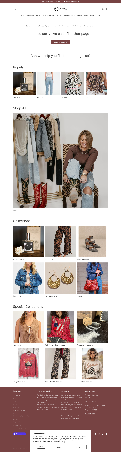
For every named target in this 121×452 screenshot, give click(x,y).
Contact (15, 419)
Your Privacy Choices (19, 428)
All (14, 210)
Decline (78, 447)
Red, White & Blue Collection (55, 345)
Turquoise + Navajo (84, 345)
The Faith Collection (84, 382)
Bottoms (48, 259)
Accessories (17, 259)
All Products (16, 395)
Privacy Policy (60, 442)
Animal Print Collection (53, 382)
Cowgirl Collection (20, 382)
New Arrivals (17, 345)
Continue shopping (60, 42)
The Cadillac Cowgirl (22, 448)
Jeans (39, 98)
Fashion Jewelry (51, 296)
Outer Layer (17, 296)
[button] (15, 9)
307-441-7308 (90, 414)
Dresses (64, 98)
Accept (59, 447)
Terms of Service (18, 425)
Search (15, 413)
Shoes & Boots (82, 259)
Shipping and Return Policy (21, 416)
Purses (79, 296)
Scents (15, 98)
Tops (86, 98)
